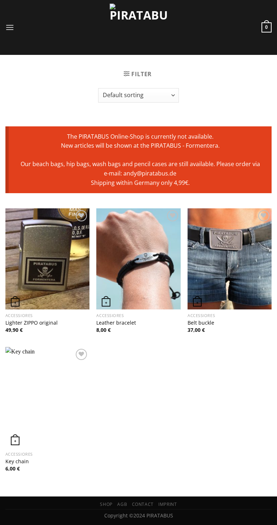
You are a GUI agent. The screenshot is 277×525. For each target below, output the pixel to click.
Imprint (167, 504)
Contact (143, 504)
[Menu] (9, 27)
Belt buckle (201, 323)
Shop (106, 504)
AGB (122, 504)
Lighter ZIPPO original (31, 323)
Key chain (17, 461)
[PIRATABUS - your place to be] (138, 27)
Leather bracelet (116, 323)
